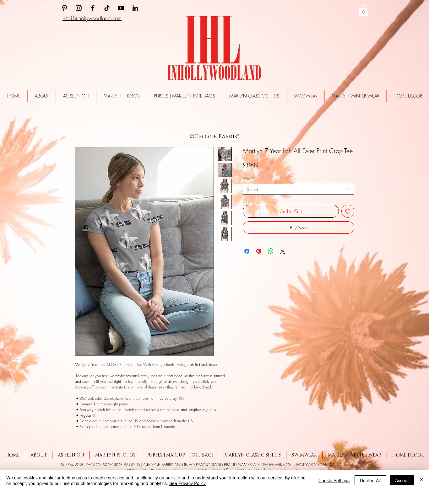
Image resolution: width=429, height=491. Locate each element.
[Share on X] (282, 252)
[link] (363, 10)
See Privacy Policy (187, 483)
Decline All (370, 480)
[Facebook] (93, 8)
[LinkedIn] (135, 8)
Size (249, 180)
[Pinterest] (64, 8)
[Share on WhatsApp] (270, 252)
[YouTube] (121, 8)
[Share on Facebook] (247, 252)
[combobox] (298, 190)
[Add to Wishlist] (347, 212)
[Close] (421, 480)
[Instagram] (79, 8)
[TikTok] (107, 8)
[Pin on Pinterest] (259, 252)
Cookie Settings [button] (334, 480)
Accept (402, 480)
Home (79, 126)
